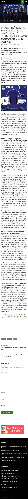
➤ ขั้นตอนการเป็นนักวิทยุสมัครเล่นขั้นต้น (10, 476)
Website (3, 405)
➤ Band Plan (4, 490)
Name (3, 392)
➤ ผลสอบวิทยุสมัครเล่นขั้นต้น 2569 (9, 470)
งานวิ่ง (15, 339)
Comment (4, 372)
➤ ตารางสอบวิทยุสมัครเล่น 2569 (8, 473)
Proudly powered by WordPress (7, 497)
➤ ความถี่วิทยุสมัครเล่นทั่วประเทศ (9, 487)
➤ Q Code (3, 484)
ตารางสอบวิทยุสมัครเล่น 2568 (8, 460)
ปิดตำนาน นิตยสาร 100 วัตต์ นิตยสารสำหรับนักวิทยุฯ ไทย (13, 347)
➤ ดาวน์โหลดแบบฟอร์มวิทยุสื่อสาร (9, 481)
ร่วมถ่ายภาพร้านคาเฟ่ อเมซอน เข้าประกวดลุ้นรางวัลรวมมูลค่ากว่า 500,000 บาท (13, 354)
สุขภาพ (2, 25)
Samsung (10, 339)
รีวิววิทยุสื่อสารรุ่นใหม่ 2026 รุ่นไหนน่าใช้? (11, 450)
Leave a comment (16, 44)
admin (10, 44)
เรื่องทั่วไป (6, 25)
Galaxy (4, 339)
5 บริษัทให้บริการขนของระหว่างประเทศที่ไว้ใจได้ (12, 457)
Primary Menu (26, 2)
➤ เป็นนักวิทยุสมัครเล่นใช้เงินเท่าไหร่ (9, 479)
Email (2, 399)
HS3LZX (3, 2)
